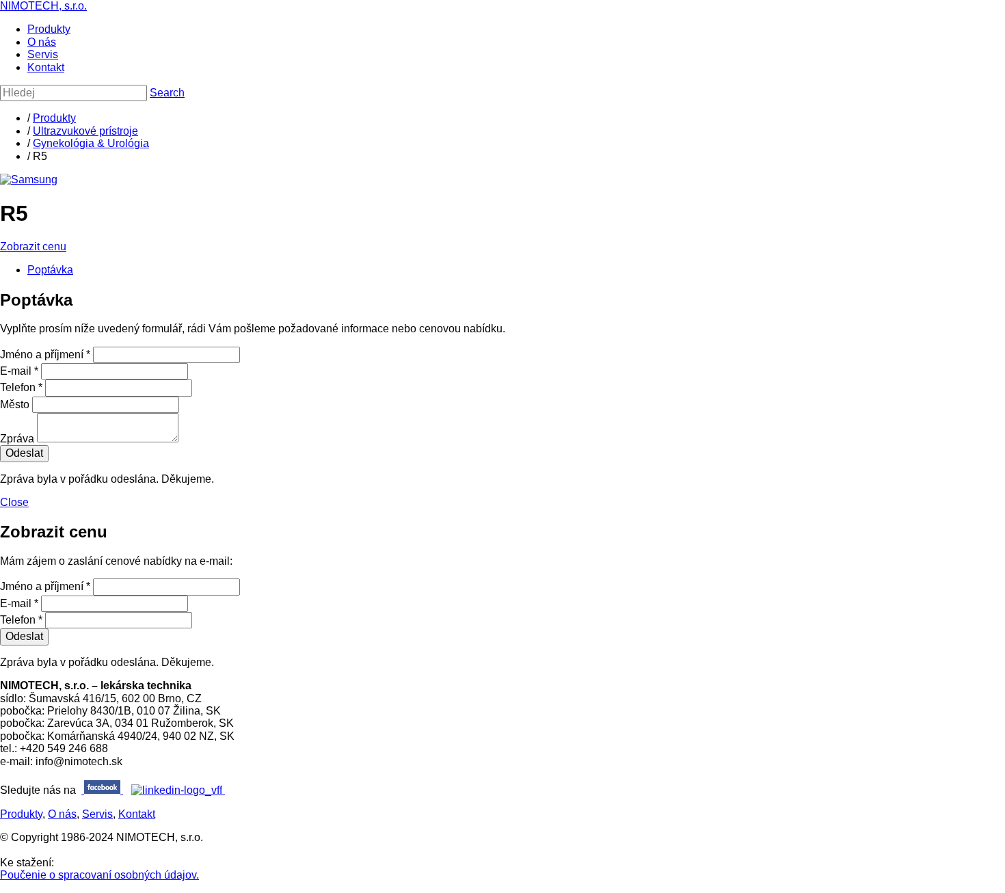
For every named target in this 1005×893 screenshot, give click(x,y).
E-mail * (19, 371)
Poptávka (50, 270)
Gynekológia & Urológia (91, 143)
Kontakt (45, 67)
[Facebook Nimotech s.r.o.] (102, 790)
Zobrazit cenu (33, 246)
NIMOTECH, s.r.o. (43, 6)
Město (14, 404)
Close (14, 502)
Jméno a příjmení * (45, 354)
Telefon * (21, 387)
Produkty (48, 29)
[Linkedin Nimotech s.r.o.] (178, 790)
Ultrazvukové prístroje (85, 131)
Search (167, 92)
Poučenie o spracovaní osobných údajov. (99, 875)
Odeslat (24, 453)
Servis (42, 54)
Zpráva (17, 438)
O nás (41, 42)
